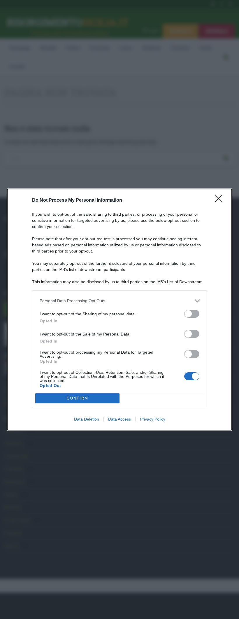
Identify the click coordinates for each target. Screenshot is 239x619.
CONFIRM (77, 398)
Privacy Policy (152, 419)
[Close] (220, 200)
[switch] (191, 314)
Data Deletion (86, 419)
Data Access (119, 419)
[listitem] (119, 301)
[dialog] (119, 309)
